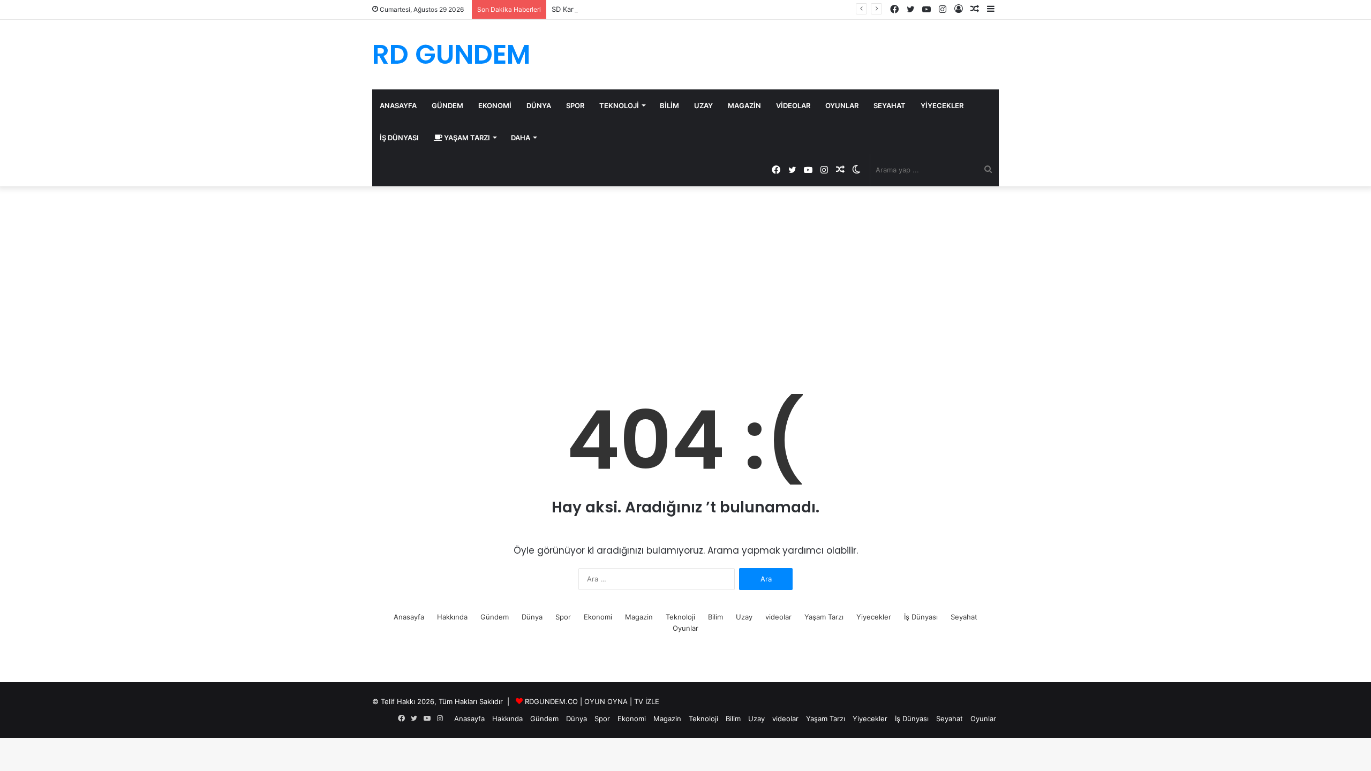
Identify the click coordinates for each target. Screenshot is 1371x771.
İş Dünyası (399, 137)
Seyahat (889, 105)
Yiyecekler (942, 105)
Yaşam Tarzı (466, 137)
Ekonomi (494, 105)
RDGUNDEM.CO (551, 701)
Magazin (744, 105)
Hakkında (452, 617)
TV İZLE (646, 701)
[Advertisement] (685, 277)
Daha (520, 137)
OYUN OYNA (606, 701)
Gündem (447, 105)
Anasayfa (398, 105)
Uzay (703, 105)
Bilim (669, 105)
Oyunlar (841, 105)
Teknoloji (619, 105)
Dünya (538, 105)
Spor (575, 105)
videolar (793, 105)
